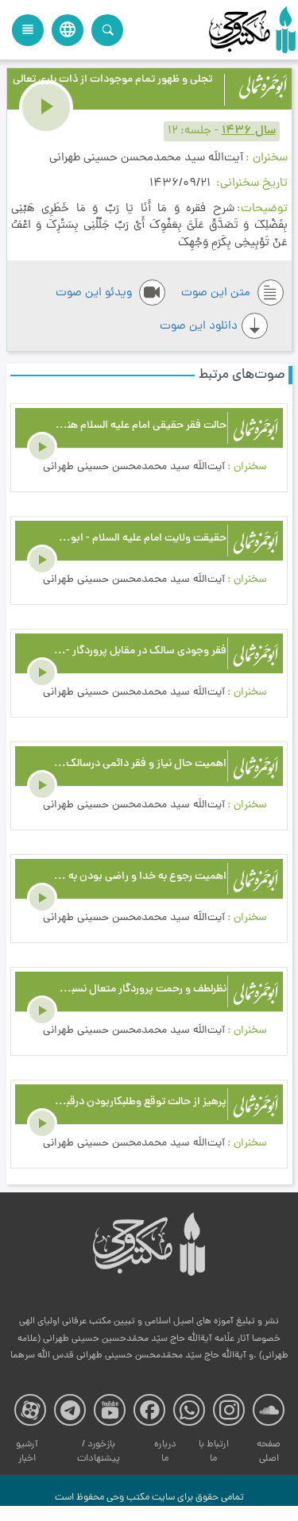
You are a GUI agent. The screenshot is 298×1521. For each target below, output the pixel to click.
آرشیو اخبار (27, 1451)
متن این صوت (217, 293)
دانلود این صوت (199, 327)
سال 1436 (249, 131)
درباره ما (165, 1451)
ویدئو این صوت (95, 293)
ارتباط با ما (214, 1451)
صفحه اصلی (269, 1451)
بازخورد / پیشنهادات (98, 1451)
